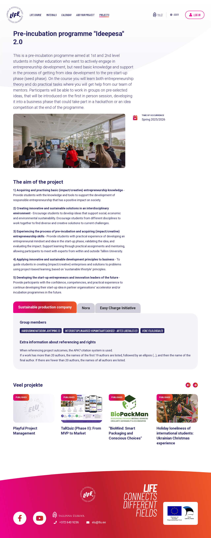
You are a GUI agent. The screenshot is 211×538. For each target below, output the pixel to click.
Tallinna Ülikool (88, 515)
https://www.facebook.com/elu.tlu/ (19, 518)
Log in (197, 15)
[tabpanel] (69, 143)
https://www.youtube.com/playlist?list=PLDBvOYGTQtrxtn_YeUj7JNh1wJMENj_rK (39, 518)
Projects (104, 14)
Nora (86, 308)
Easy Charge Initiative (118, 308)
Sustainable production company (45, 307)
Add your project (85, 14)
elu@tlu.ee (99, 522)
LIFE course (35, 14)
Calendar (66, 14)
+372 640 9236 (69, 522)
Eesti (176, 14)
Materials (51, 14)
